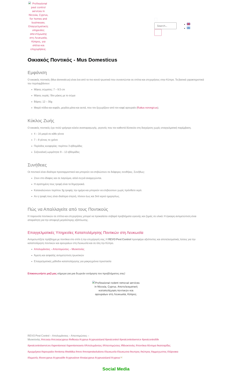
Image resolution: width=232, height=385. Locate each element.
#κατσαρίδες (164, 345)
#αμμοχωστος (159, 351)
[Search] (158, 32)
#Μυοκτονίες (128, 345)
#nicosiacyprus (59, 339)
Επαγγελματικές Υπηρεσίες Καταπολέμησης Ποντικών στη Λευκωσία (85, 232)
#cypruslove (72, 357)
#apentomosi (58, 345)
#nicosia (46, 339)
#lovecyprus (45, 357)
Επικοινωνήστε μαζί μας (42, 273)
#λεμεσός (33, 357)
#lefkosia (74, 339)
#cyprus (83, 339)
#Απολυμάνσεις (93, 345)
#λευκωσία (110, 351)
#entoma (59, 351)
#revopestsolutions (93, 351)
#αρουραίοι (47, 351)
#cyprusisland (96, 339)
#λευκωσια (123, 351)
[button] (155, 19)
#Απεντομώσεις (111, 345)
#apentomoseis (75, 345)
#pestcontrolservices (39, 345)
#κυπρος (135, 351)
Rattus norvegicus (147, 107)
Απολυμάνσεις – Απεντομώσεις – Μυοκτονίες (59, 249)
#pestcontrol (112, 339)
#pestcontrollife (150, 339)
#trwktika (70, 351)
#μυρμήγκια (34, 351)
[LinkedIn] (146, 26)
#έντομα (151, 345)
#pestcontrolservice (130, 339)
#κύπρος (145, 351)
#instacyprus (87, 357)
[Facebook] (137, 26)
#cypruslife (59, 357)
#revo (79, 351)
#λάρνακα (172, 351)
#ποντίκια (141, 345)
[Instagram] (142, 26)
